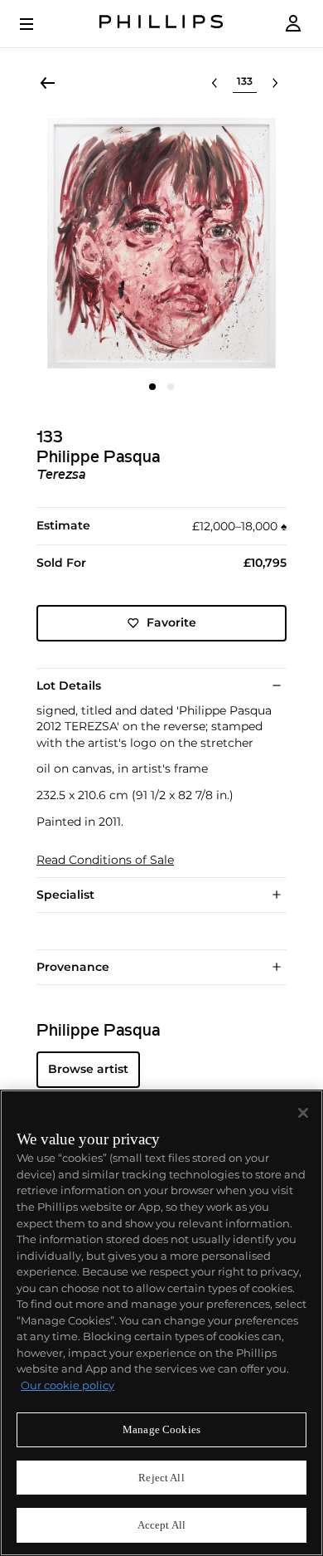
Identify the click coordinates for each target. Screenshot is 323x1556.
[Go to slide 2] (170, 387)
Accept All (161, 1525)
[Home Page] (161, 23)
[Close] (303, 1113)
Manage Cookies (161, 1429)
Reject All (161, 1477)
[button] (161, 243)
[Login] (293, 23)
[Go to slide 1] (152, 387)
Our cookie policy (67, 1385)
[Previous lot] (214, 83)
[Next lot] (275, 83)
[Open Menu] (38, 24)
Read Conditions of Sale (105, 860)
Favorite (171, 622)
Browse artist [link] (88, 1068)
